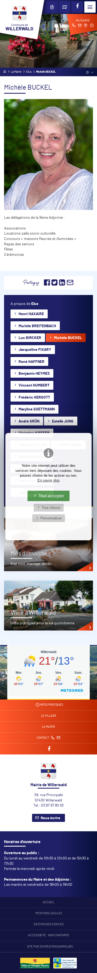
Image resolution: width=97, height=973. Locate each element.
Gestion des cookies (49, 924)
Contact (43, 738)
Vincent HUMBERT (34, 385)
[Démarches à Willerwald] (52, 7)
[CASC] (65, 965)
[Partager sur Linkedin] (62, 284)
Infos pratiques (51, 705)
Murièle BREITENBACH (37, 326)
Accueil (48, 902)
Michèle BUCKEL (68, 338)
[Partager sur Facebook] (47, 284)
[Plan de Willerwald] (64, 7)
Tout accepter (51, 495)
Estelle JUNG (63, 421)
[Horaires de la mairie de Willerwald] (91, 26)
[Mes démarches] (48, 544)
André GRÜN (29, 421)
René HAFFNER (31, 362)
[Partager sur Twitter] (54, 284)
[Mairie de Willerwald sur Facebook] (77, 7)
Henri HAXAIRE (31, 314)
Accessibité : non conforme (48, 935)
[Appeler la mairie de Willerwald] (74, 26)
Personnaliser (51, 518)
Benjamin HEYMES (34, 374)
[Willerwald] (35, 965)
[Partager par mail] (70, 284)
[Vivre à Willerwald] (48, 606)
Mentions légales (48, 913)
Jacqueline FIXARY (35, 350)
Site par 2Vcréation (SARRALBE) (50, 946)
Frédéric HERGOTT (34, 397)
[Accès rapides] (90, 73)
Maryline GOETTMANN (37, 409)
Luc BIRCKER (30, 338)
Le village (48, 716)
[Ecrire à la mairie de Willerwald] (79, 26)
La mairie (48, 727)
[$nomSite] (4, 71)
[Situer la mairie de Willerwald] (85, 26)
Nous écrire (50, 818)
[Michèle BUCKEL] (48, 154)
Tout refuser (51, 508)
